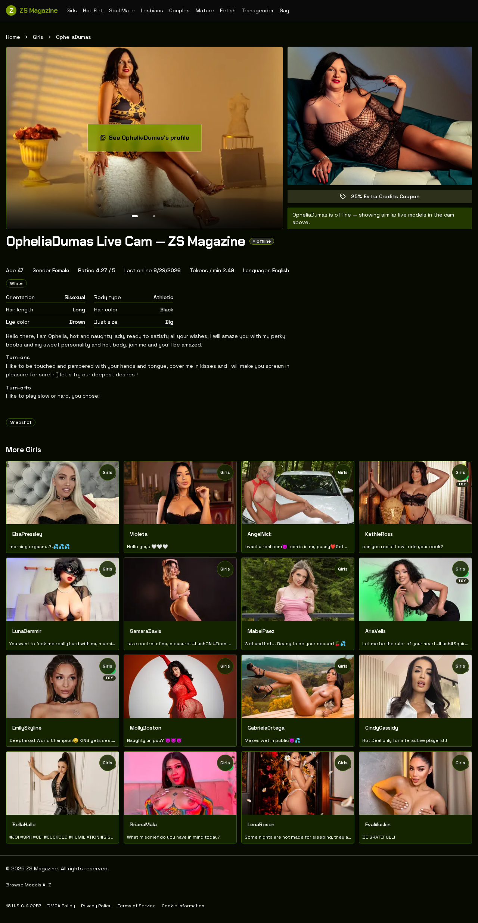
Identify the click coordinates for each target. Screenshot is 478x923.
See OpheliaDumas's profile (154, 140)
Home (13, 37)
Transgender (258, 10)
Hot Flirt (93, 10)
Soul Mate (122, 10)
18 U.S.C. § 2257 (23, 906)
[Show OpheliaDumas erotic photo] (135, 216)
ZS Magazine (33, 10)
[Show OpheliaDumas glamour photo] (154, 216)
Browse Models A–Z (28, 885)
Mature (205, 10)
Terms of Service (137, 906)
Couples (179, 10)
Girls (71, 10)
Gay (284, 10)
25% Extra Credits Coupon (390, 198)
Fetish (228, 10)
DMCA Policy (61, 906)
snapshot (20, 422)
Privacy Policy (96, 906)
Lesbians (152, 10)
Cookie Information (183, 906)
